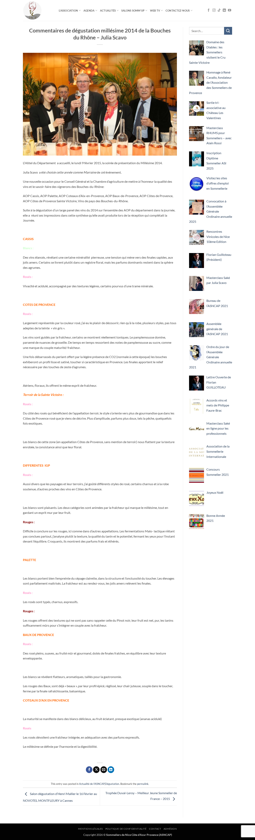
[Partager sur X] (96, 769)
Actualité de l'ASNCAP (91, 783)
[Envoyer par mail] (103, 769)
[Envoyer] (228, 31)
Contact (155, 828)
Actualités (108, 10)
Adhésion (170, 828)
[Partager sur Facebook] (89, 769)
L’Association (68, 10)
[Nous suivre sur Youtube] (229, 10)
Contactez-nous (178, 10)
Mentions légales (90, 828)
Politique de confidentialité (126, 828)
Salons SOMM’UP (133, 10)
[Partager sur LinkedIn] (111, 769)
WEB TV (155, 10)
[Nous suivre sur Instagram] (214, 10)
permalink (142, 783)
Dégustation (112, 783)
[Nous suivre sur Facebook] (208, 10)
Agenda (89, 10)
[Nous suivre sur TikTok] (219, 10)
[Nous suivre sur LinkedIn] (224, 10)
